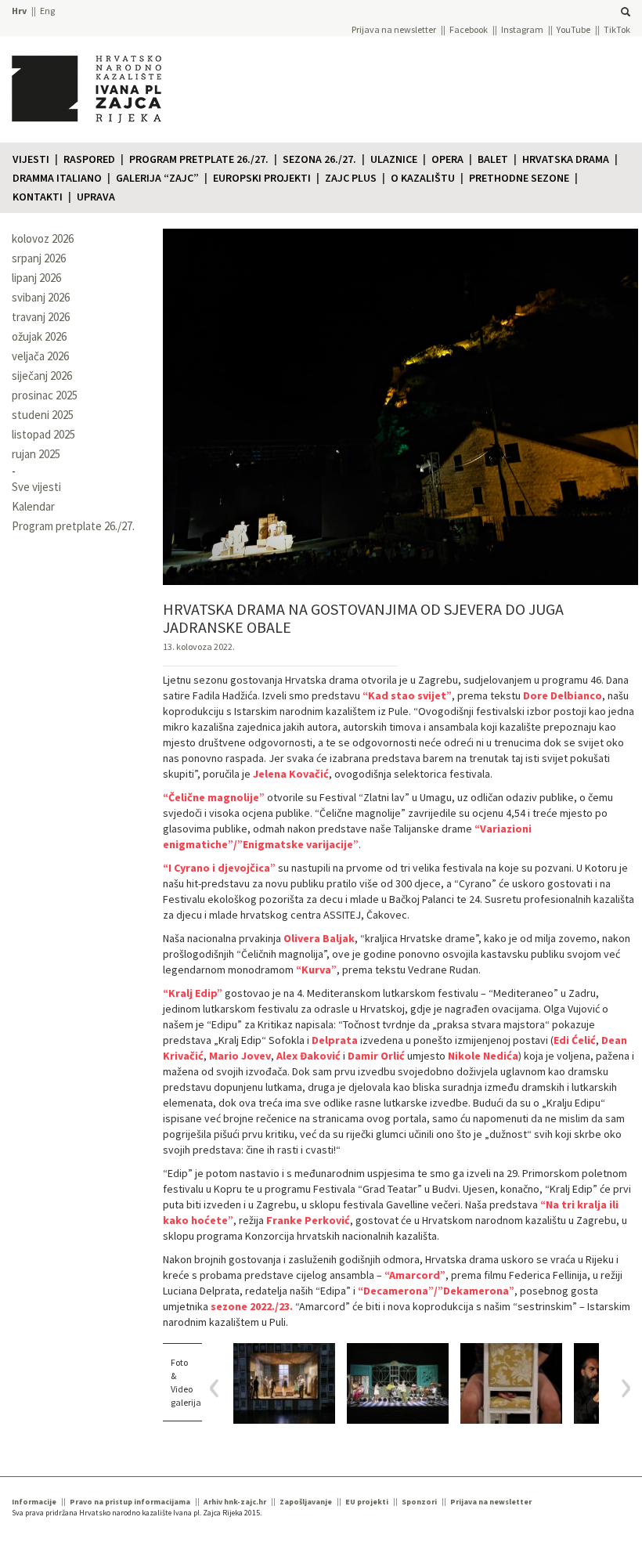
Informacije (34, 1502)
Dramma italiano (57, 178)
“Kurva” (316, 969)
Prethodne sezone (519, 178)
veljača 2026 (40, 355)
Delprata (335, 1040)
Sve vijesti (36, 486)
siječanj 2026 (42, 375)
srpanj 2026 (39, 258)
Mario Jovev (240, 1056)
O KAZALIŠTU (423, 178)
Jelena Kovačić (291, 774)
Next (620, 1388)
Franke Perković (308, 1220)
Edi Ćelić (575, 1040)
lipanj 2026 (36, 277)
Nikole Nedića (483, 1056)
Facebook (468, 29)
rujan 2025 (36, 453)
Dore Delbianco (562, 695)
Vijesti (31, 159)
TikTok (617, 29)
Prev (219, 1388)
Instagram (522, 29)
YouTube (573, 29)
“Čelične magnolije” (214, 797)
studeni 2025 (43, 414)
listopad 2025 (43, 434)
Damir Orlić (376, 1056)
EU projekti (366, 1502)
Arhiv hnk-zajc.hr (235, 1502)
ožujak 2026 (39, 336)
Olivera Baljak (319, 938)
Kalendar (33, 506)
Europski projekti (262, 178)
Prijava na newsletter (394, 29)
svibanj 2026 (41, 297)
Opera (447, 159)
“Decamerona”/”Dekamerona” (436, 1291)
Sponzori (419, 1502)
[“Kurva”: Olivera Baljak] (511, 1383)
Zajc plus (351, 178)
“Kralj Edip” (192, 993)
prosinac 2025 (45, 395)
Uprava (96, 197)
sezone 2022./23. (252, 1306)
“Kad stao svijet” (407, 695)
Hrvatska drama (565, 159)
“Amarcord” (414, 1275)
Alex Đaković (308, 1056)
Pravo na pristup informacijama (130, 1502)
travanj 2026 (41, 316)
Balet (493, 159)
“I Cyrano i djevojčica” (219, 868)
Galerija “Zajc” (157, 178)
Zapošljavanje (306, 1502)
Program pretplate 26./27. (199, 159)
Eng (47, 10)
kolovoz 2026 (43, 238)
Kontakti (38, 197)
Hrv (19, 10)
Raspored (89, 159)
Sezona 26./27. (319, 159)
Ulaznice (393, 159)
